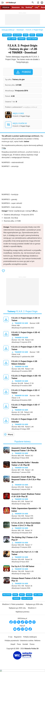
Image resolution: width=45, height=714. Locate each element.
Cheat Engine (32, 39)
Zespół (12, 644)
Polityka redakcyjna (30, 637)
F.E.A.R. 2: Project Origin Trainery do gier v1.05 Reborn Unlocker (22, 366)
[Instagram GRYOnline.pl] (14, 622)
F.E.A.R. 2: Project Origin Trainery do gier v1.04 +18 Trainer (22, 352)
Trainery (21, 39)
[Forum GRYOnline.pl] (34, 622)
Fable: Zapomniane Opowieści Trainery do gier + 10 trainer (22, 513)
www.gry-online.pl (8, 30)
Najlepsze (17, 35)
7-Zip (4, 148)
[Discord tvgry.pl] (26, 629)
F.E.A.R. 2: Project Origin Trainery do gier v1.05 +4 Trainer (22, 323)
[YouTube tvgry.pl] (14, 629)
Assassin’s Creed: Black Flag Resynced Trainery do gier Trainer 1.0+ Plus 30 (22, 453)
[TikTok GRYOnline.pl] (22, 622)
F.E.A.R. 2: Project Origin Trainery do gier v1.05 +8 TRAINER (22, 337)
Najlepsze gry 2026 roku (34, 604)
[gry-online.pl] (11, 3)
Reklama (37, 640)
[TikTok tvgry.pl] (18, 629)
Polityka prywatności (12, 640)
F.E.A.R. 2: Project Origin (34, 30)
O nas (10, 637)
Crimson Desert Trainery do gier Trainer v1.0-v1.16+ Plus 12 (22, 583)
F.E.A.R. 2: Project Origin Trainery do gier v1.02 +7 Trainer (22, 409)
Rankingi (29, 7)
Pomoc (32, 644)
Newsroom (16, 7)
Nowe (26, 35)
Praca (19, 644)
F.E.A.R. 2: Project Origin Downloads (23, 124)
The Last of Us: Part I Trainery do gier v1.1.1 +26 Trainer (22, 557)
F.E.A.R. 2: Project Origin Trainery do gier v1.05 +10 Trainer (22, 380)
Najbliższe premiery (22, 612)
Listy (36, 7)
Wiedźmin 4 (32, 608)
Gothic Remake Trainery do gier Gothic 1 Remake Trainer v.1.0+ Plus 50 (22, 467)
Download (20, 30)
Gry (22, 7)
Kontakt (25, 644)
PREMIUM (5, 7)
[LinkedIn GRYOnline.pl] (30, 622)
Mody (32, 35)
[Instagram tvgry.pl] (22, 629)
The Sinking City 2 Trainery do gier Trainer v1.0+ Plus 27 (22, 542)
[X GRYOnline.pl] (18, 622)
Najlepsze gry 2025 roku (17, 608)
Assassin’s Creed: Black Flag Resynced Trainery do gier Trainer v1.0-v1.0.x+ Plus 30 (22, 483)
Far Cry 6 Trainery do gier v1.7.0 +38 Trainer (22, 570)
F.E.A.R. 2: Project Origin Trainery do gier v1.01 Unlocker (22, 424)
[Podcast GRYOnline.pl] (26, 622)
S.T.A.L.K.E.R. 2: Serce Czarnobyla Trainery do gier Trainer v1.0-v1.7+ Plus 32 (22, 528)
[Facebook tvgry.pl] (30, 629)
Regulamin (18, 637)
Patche (39, 35)
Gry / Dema (12, 39)
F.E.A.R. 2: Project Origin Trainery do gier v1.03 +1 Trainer (22, 395)
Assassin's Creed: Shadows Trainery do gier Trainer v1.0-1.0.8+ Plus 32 (22, 499)
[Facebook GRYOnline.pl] (11, 622)
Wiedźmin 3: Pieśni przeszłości (13, 604)
